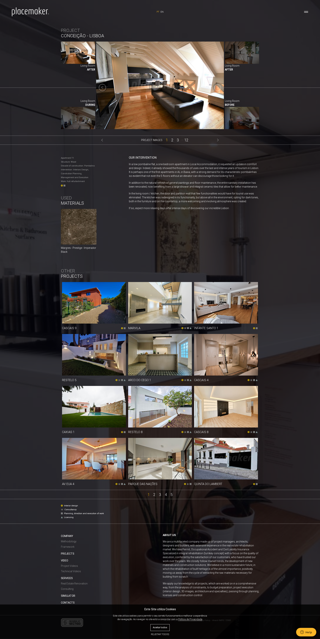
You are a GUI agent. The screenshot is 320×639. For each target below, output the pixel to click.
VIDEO (64, 560)
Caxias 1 (68, 432)
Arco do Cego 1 (139, 380)
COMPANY (67, 536)
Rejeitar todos (160, 634)
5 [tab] (172, 494)
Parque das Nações (142, 484)
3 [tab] (178, 140)
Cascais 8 (201, 432)
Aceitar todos (160, 627)
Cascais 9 (69, 328)
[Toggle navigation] (306, 12)
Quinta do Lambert (208, 484)
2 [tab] (172, 140)
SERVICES (67, 578)
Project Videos (69, 565)
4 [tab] (166, 494)
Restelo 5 (69, 380)
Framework (67, 546)
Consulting (67, 588)
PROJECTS (67, 553)
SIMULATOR (68, 595)
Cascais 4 (201, 380)
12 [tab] (186, 140)
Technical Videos (71, 571)
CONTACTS (68, 602)
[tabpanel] (160, 88)
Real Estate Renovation (74, 583)
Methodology (68, 541)
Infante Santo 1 (206, 328)
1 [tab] (167, 140)
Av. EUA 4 (68, 484)
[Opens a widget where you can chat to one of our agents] (306, 632)
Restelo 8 (135, 432)
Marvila (134, 328)
